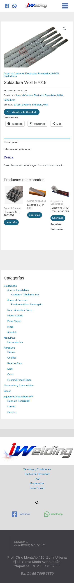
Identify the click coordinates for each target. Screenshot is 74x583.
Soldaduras (10, 286)
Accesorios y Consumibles (19, 385)
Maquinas (9, 337)
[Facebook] (7, 5)
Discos (11, 352)
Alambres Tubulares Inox (25, 294)
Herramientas (15, 342)
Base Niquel (14, 321)
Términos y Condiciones (37, 469)
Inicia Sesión (37, 488)
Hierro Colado (15, 315)
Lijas (10, 368)
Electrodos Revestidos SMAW (42, 73)
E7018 (17, 104)
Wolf (45, 104)
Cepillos (11, 357)
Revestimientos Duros (19, 310)
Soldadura (37, 104)
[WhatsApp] (14, 5)
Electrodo (26, 104)
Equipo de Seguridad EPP (18, 396)
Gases (7, 391)
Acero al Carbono (17, 300)
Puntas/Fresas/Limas (19, 380)
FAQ (37, 478)
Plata (10, 326)
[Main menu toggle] (65, 5)
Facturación (37, 483)
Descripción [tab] (11, 142)
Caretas (11, 412)
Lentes (11, 406)
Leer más (11, 222)
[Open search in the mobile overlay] (37, 502)
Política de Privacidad (37, 474)
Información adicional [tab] (17, 149)
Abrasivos (9, 347)
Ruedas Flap (14, 363)
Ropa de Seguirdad (18, 401)
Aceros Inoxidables (18, 290)
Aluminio (12, 332)
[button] (64, 28)
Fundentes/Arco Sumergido (26, 304)
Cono (10, 374)
